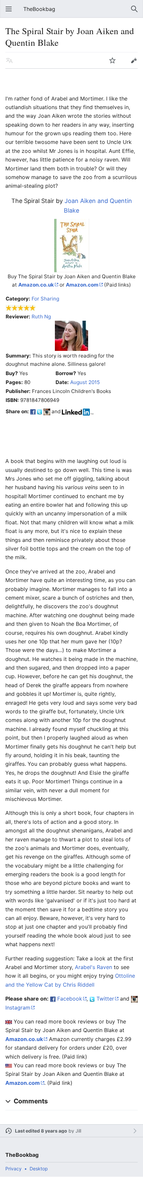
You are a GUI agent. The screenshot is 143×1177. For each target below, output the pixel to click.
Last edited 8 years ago (41, 1131)
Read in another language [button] (9, 60)
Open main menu (8, 9)
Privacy (13, 1168)
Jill (78, 1131)
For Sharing (45, 298)
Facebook (69, 998)
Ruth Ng (41, 316)
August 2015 (85, 382)
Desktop (39, 1168)
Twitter (105, 998)
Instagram (17, 1007)
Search (134, 9)
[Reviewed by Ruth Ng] (71, 335)
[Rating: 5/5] (21, 307)
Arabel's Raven (93, 967)
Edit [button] (133, 60)
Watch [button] (112, 60)
